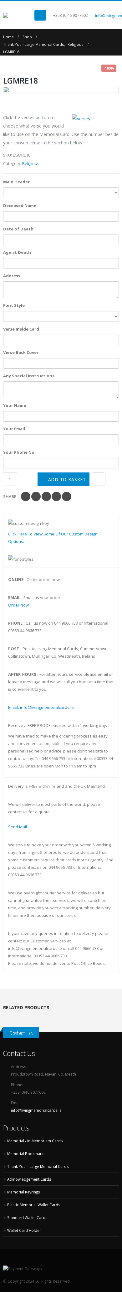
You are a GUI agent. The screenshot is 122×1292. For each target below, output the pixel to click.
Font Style (14, 305)
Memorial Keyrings (23, 1191)
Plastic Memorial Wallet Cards (33, 1204)
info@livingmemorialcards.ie (36, 1110)
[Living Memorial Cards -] (18, 15)
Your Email (14, 429)
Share (9, 496)
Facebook (25, 496)
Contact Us (21, 1033)
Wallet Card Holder (24, 1230)
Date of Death (18, 229)
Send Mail (17, 827)
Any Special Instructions (28, 376)
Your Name (14, 405)
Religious (30, 163)
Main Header (16, 182)
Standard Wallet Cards (27, 1217)
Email (66, 496)
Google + (56, 496)
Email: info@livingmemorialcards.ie (41, 707)
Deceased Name (19, 205)
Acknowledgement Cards (29, 1179)
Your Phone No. (19, 452)
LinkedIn (46, 496)
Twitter (36, 496)
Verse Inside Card (21, 329)
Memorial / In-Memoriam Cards (35, 1140)
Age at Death (17, 252)
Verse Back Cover (20, 352)
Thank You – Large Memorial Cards (38, 1166)
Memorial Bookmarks (26, 1153)
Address (11, 275)
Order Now (18, 605)
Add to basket (67, 479)
